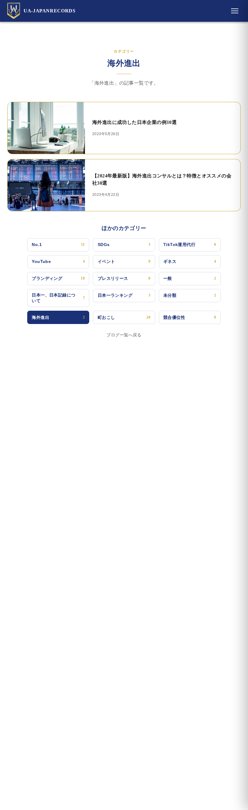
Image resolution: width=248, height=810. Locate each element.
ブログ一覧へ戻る (123, 334)
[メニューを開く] (235, 11)
